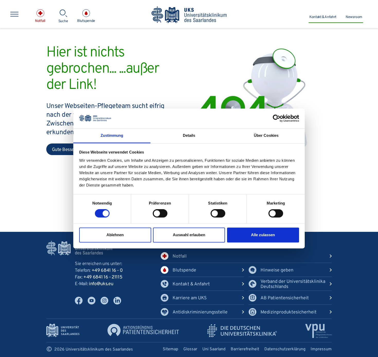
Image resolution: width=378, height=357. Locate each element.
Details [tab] (189, 135)
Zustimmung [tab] (112, 135)
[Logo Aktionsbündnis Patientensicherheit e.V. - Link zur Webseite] (143, 330)
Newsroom (354, 17)
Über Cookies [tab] (266, 135)
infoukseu (101, 284)
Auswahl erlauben (189, 235)
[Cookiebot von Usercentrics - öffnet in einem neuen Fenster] (276, 118)
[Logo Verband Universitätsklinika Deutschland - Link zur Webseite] (242, 331)
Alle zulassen (263, 235)
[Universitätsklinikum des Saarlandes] (189, 15)
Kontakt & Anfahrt (322, 17)
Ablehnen (115, 235)
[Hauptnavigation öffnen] (14, 14)
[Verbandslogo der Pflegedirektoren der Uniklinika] (318, 331)
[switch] (160, 213)
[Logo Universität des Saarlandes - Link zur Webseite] (62, 331)
